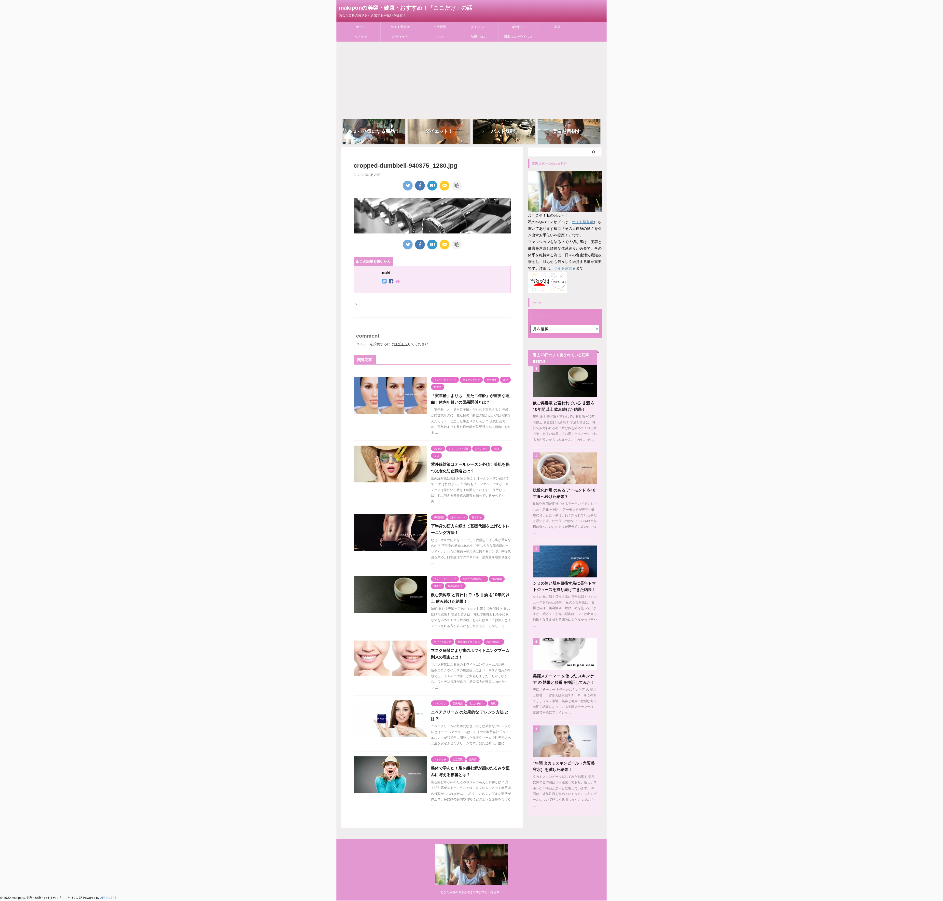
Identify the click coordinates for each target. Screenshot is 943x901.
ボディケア (400, 37)
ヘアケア (361, 37)
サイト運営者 (400, 27)
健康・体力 (479, 37)
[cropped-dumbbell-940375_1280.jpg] (432, 186)
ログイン (401, 344)
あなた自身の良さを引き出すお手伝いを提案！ (471, 892)
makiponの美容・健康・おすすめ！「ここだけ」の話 (405, 7)
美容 (557, 27)
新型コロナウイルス (518, 37)
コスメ (439, 37)
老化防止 (518, 27)
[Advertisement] (471, 78)
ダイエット (479, 27)
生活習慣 (439, 27)
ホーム (361, 27)
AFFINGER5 (108, 898)
